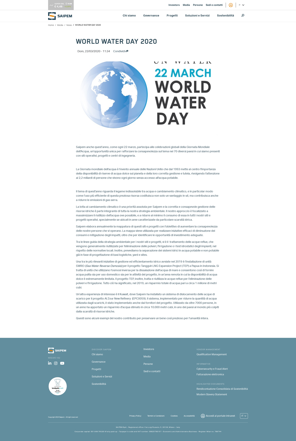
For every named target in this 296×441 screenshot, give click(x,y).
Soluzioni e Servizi (197, 16)
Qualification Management (212, 355)
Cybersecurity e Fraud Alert (212, 369)
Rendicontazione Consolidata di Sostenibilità (222, 389)
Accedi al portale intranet (220, 416)
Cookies (174, 416)
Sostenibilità (225, 16)
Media (186, 5)
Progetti (172, 16)
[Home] (61, 16)
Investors (174, 5)
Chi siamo (129, 16)
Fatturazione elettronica (210, 375)
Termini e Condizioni (155, 416)
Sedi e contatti (214, 5)
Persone (198, 5)
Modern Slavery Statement (212, 395)
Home (51, 25)
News (69, 25)
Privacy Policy (135, 416)
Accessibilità (189, 416)
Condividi (119, 52)
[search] (243, 16)
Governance (151, 16)
